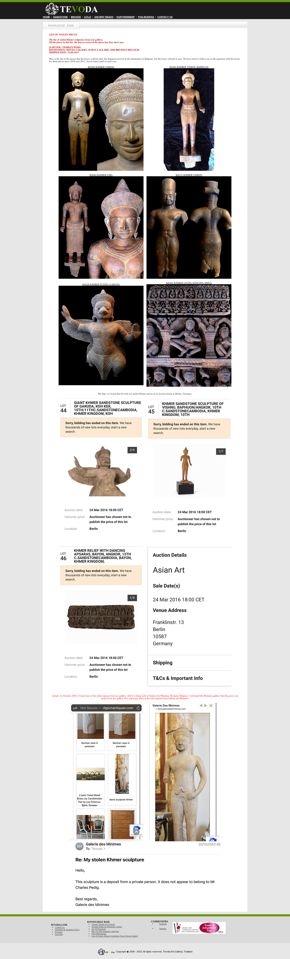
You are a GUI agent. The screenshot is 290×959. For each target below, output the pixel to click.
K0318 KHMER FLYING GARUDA (101, 284)
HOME (46, 17)
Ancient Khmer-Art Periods (103, 924)
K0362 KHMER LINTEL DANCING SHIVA (189, 283)
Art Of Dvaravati (99, 929)
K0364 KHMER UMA (101, 175)
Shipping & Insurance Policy (67, 929)
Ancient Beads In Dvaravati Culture (107, 926)
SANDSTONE (60, 17)
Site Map (59, 934)
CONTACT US (165, 17)
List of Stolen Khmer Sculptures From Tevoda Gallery (115, 936)
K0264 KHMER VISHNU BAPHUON (188, 67)
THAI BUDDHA (146, 17)
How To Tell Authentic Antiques (105, 931)
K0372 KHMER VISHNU (189, 175)
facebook (163, 924)
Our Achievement (99, 933)
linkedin (162, 928)
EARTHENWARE (126, 17)
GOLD (87, 17)
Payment (58, 932)
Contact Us (60, 927)
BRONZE (76, 17)
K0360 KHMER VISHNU (101, 67)
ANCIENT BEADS (103, 17)
